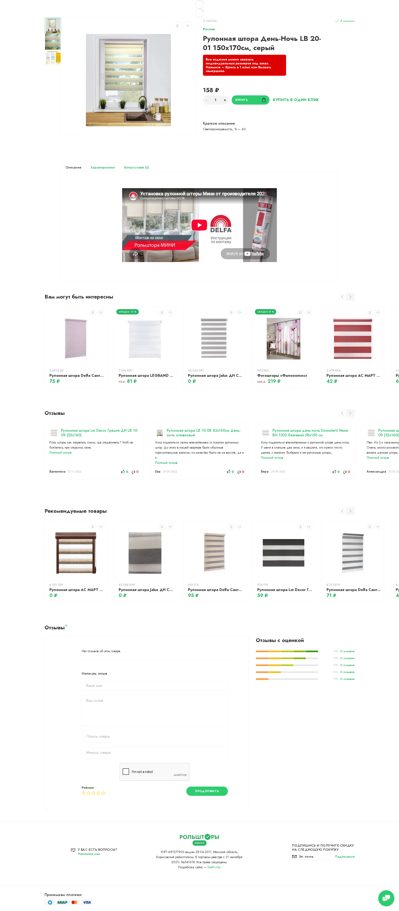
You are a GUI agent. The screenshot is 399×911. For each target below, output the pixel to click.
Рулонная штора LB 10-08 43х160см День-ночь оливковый (204, 433)
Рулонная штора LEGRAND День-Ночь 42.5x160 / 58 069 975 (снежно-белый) (146, 375)
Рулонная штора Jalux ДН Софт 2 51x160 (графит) (215, 375)
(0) (146, 167)
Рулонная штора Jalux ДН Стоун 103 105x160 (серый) (146, 589)
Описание (73, 167)
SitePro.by (214, 867)
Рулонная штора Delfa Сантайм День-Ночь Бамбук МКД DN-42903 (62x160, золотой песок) (215, 589)
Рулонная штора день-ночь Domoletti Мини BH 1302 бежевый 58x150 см (310, 433)
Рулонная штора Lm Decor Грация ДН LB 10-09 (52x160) (99, 433)
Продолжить (207, 791)
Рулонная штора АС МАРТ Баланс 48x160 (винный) (353, 375)
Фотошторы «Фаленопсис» (282, 375)
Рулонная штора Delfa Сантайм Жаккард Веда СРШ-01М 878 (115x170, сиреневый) (76, 375)
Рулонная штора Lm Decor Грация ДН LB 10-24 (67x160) (284, 589)
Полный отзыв (60, 452)
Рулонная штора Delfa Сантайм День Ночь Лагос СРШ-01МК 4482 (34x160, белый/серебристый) (353, 589)
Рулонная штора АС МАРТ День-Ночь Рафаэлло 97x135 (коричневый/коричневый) (76, 589)
